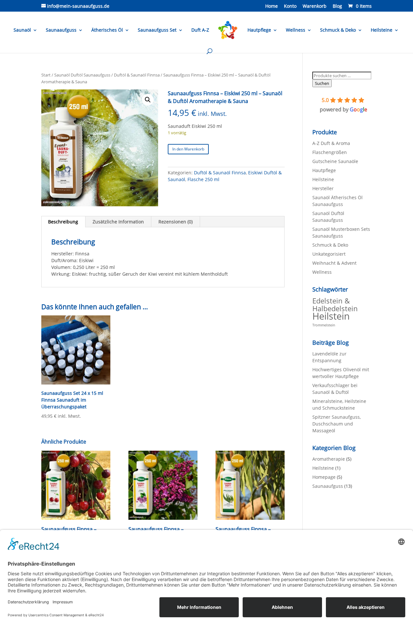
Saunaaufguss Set (157, 30)
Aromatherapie (328, 459)
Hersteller (323, 188)
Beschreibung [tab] (63, 222)
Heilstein (331, 316)
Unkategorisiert (329, 254)
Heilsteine (381, 30)
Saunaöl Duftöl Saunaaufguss (82, 75)
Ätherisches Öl (107, 30)
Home (271, 6)
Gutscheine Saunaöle (335, 161)
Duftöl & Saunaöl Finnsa (137, 75)
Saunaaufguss (61, 30)
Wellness (295, 30)
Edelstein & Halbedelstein (335, 304)
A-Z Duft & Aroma (331, 143)
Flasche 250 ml (203, 179)
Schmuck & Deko (338, 30)
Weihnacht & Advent (334, 263)
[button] (148, 100)
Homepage (324, 477)
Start (46, 75)
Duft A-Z (200, 30)
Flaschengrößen (329, 152)
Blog (337, 6)
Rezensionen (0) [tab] (175, 222)
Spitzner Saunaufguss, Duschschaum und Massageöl (336, 424)
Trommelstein (323, 325)
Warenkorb (315, 6)
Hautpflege (259, 30)
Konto (290, 6)
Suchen (322, 83)
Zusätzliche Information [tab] (118, 222)
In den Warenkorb (188, 149)
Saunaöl (22, 30)
